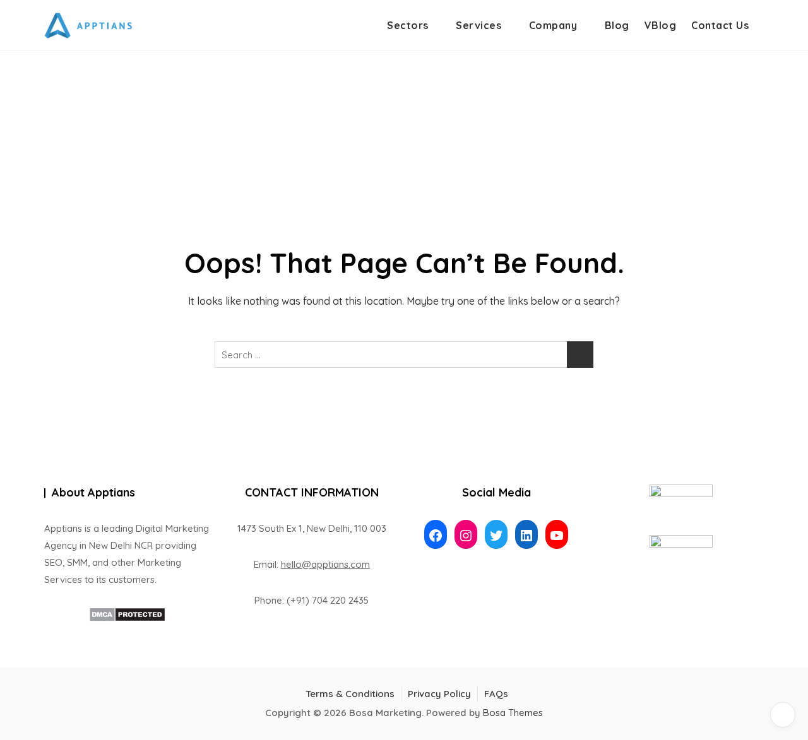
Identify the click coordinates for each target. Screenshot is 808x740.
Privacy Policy (439, 694)
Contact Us (720, 25)
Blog (617, 25)
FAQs (496, 694)
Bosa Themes (513, 713)
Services (478, 25)
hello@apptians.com (325, 564)
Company (553, 25)
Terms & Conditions (350, 694)
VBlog (661, 25)
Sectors (408, 25)
